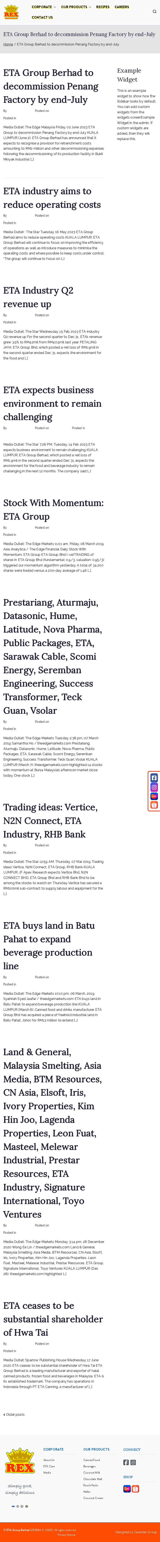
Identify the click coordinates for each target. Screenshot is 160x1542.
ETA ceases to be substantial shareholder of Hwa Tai (53, 1319)
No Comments (64, 118)
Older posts (15, 1415)
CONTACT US (42, 17)
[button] (54, 7)
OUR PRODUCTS (74, 7)
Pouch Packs (90, 1485)
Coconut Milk (91, 1472)
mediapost (93, 428)
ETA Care (49, 1466)
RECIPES (102, 7)
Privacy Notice (66, 1535)
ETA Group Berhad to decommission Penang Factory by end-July (50, 86)
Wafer (87, 1492)
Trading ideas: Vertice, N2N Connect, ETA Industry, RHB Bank (50, 820)
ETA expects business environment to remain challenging (52, 403)
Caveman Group (145, 1532)
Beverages (89, 1466)
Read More (11, 169)
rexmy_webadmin (20, 110)
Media (47, 1472)
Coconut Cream (93, 1498)
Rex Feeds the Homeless (34, 118)
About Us (48, 1460)
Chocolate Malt (92, 1479)
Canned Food (91, 1460)
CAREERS (122, 7)
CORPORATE (42, 7)
